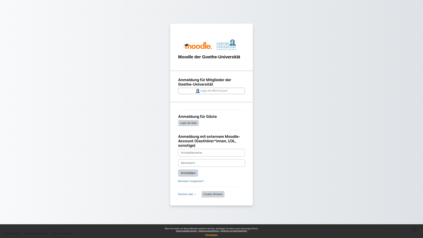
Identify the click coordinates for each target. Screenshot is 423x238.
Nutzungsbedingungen (186, 231)
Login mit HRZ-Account (213, 90)
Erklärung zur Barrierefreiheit (234, 231)
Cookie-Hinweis (213, 194)
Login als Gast (188, 122)
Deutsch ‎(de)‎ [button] (186, 194)
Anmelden (188, 173)
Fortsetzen (212, 235)
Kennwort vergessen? (191, 181)
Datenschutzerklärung (209, 231)
